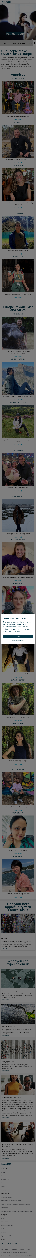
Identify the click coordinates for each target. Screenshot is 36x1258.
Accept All (17, 636)
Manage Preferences (18, 640)
